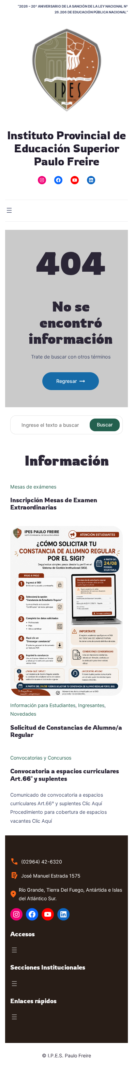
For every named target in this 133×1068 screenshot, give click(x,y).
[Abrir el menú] (9, 210)
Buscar (105, 424)
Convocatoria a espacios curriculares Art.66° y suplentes (64, 774)
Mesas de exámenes (33, 487)
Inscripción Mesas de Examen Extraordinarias (53, 503)
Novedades (23, 714)
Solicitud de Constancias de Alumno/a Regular (66, 731)
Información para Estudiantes (42, 705)
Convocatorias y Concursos (40, 758)
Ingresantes (91, 705)
